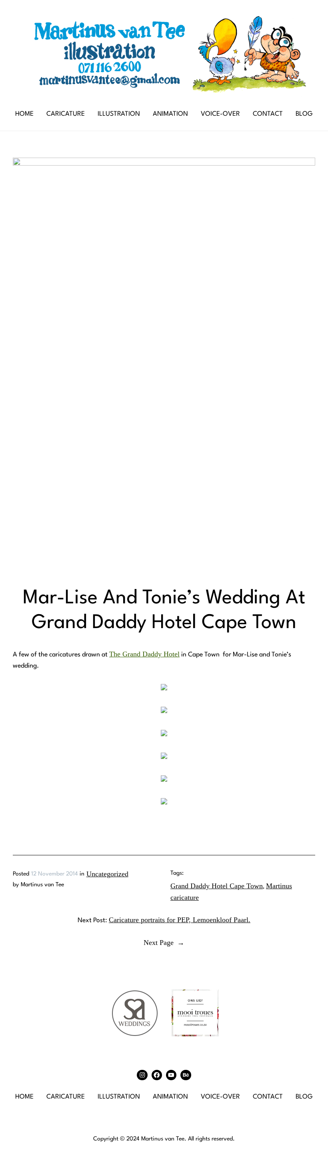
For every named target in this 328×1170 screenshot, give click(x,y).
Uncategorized (107, 874)
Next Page (164, 943)
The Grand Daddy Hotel (144, 654)
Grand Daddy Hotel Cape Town (216, 886)
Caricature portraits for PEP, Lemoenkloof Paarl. (179, 920)
